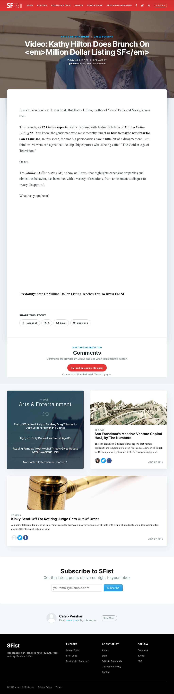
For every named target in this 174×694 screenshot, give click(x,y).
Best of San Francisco (77, 661)
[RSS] (150, 5)
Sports (78, 5)
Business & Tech (60, 5)
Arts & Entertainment (120, 5)
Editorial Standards (112, 661)
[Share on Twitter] (103, 461)
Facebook (143, 650)
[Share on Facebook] (109, 461)
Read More (108, 618)
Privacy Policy (45, 687)
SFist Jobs (71, 655)
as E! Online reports (53, 127)
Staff (104, 655)
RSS (140, 661)
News (30, 5)
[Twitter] (142, 5)
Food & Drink (95, 5)
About (105, 650)
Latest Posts (72, 650)
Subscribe (160, 5)
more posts (73, 620)
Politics (42, 5)
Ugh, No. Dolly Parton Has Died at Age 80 (45, 438)
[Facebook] (136, 6)
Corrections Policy (111, 666)
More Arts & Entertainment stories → (45, 462)
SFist (13, 645)
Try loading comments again (87, 368)
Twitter (141, 655)
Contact (106, 672)
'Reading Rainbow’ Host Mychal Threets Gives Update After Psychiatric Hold (45, 450)
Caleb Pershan (103, 36)
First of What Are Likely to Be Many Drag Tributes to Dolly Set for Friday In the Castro (45, 426)
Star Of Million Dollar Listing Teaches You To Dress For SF (81, 293)
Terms (58, 687)
